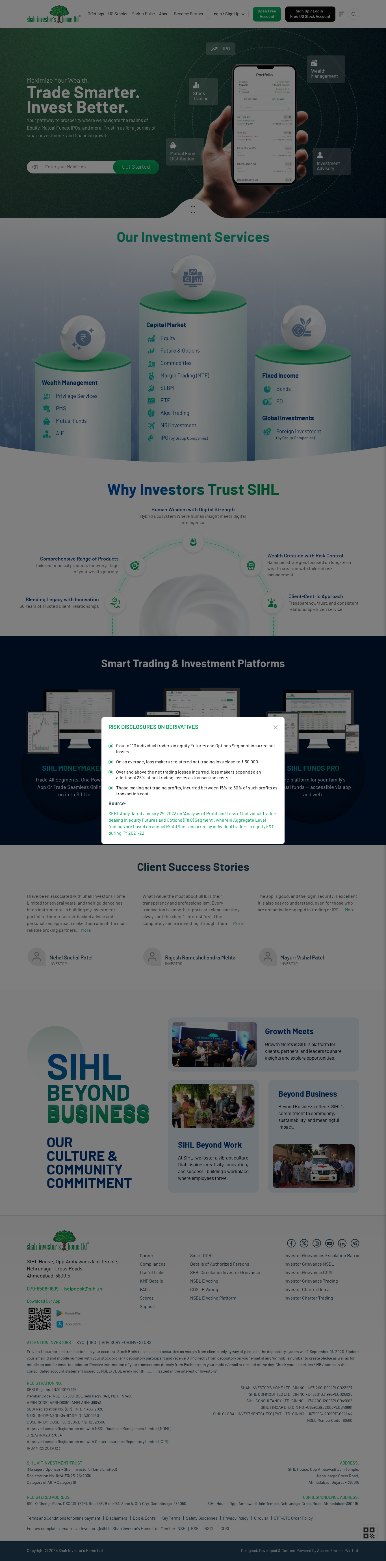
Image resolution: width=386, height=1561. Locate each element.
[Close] (275, 727)
